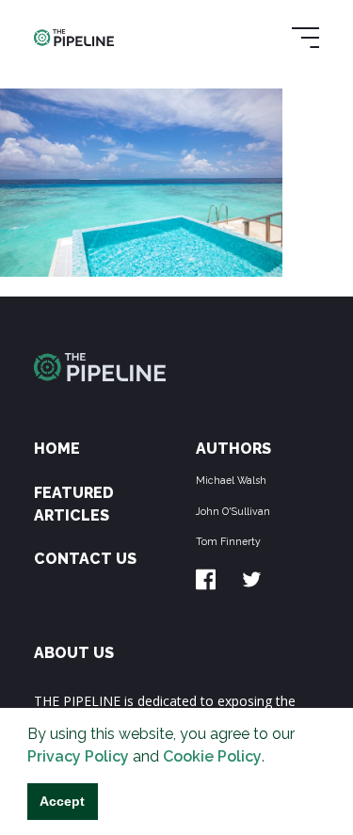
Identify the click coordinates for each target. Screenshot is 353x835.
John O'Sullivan (233, 511)
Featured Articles (74, 504)
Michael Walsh (231, 480)
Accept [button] (62, 801)
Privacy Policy (78, 756)
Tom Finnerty (228, 541)
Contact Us (85, 559)
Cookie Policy (212, 756)
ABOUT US (74, 653)
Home (57, 449)
